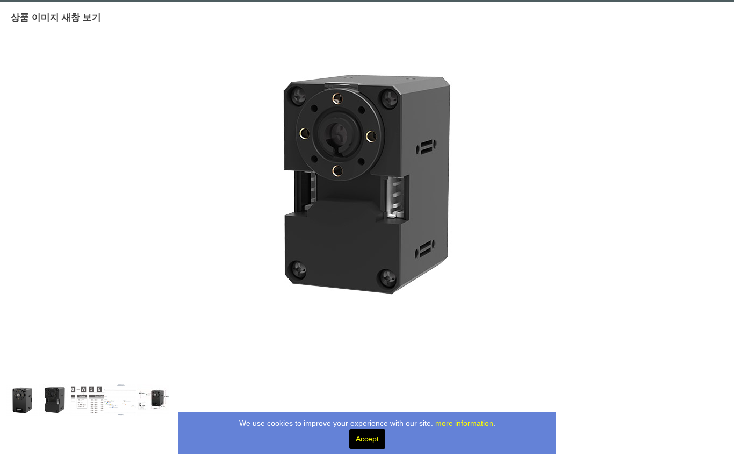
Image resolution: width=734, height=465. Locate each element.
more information (464, 423)
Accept (367, 438)
